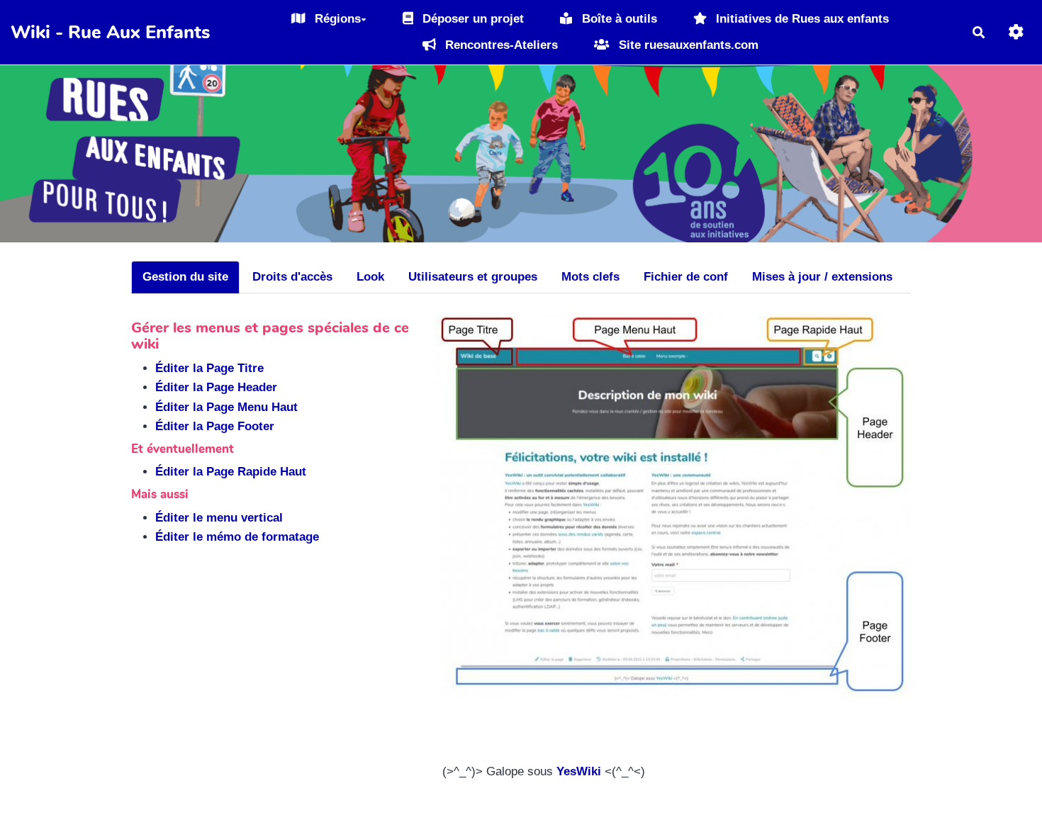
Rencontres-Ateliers (500, 45)
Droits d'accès (292, 276)
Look (370, 276)
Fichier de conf (686, 276)
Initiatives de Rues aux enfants (800, 19)
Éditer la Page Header (216, 387)
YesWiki (578, 771)
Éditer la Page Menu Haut (226, 407)
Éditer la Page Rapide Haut (230, 471)
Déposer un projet (471, 19)
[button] (1016, 32)
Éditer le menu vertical (219, 517)
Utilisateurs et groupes (472, 276)
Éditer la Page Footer (214, 426)
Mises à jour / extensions (822, 276)
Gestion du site (185, 276)
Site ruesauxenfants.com (686, 45)
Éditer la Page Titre (209, 368)
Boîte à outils (617, 19)
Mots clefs (590, 276)
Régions (336, 19)
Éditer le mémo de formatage (237, 537)
